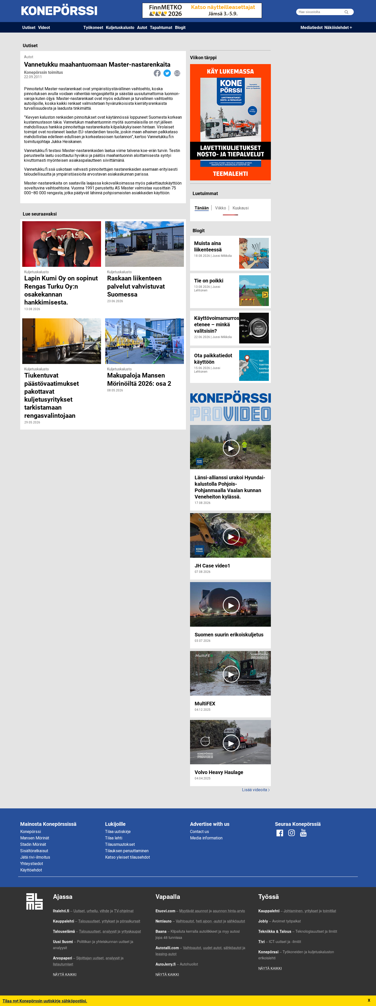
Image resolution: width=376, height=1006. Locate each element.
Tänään (202, 207)
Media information (206, 838)
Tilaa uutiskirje (118, 831)
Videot (44, 27)
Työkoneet (93, 27)
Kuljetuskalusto (120, 27)
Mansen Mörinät (34, 838)
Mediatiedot (312, 27)
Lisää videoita (256, 789)
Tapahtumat (161, 27)
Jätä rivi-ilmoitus (35, 857)
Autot (142, 27)
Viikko (220, 208)
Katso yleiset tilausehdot (127, 857)
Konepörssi (30, 831)
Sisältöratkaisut (34, 850)
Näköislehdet (336, 27)
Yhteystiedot (31, 863)
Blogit (180, 27)
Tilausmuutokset (120, 844)
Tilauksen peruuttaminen (127, 850)
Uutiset (28, 27)
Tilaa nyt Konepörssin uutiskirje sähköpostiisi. (45, 1000)
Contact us (199, 831)
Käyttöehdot (31, 870)
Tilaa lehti (113, 838)
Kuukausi (241, 208)
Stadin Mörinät (33, 844)
